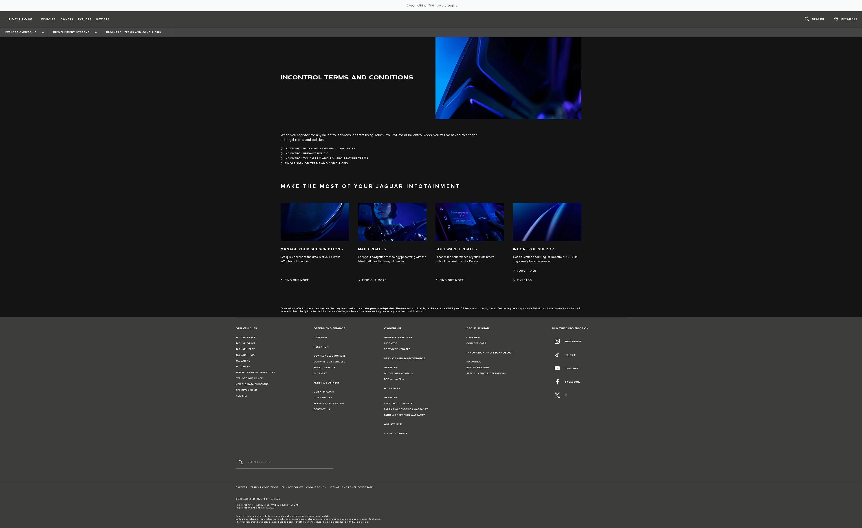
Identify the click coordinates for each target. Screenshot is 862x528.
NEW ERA (241, 396)
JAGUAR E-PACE (246, 343)
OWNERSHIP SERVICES (398, 337)
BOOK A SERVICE (324, 367)
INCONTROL (391, 343)
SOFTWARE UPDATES (397, 349)
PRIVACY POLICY (292, 487)
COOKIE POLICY (316, 487)
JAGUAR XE (243, 361)
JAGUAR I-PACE (245, 349)
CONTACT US (322, 409)
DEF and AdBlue (394, 379)
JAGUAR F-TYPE (245, 355)
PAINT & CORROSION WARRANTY (404, 415)
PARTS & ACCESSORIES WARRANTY (406, 409)
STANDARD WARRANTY (398, 403)
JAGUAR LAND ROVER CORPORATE (351, 487)
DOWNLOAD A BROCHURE (330, 356)
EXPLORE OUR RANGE (249, 378)
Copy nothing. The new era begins (432, 5)
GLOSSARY (320, 373)
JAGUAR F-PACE (246, 337)
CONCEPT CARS (476, 343)
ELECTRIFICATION (477, 367)
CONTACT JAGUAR (395, 433)
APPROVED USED (246, 390)
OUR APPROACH (324, 392)
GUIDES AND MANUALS (398, 373)
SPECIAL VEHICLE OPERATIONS (255, 372)
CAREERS (241, 487)
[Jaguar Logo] (19, 19)
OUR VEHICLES (323, 397)
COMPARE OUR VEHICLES (329, 361)
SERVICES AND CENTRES (329, 403)
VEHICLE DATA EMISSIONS (252, 384)
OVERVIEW (320, 337)
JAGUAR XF (243, 366)
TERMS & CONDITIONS (264, 487)
